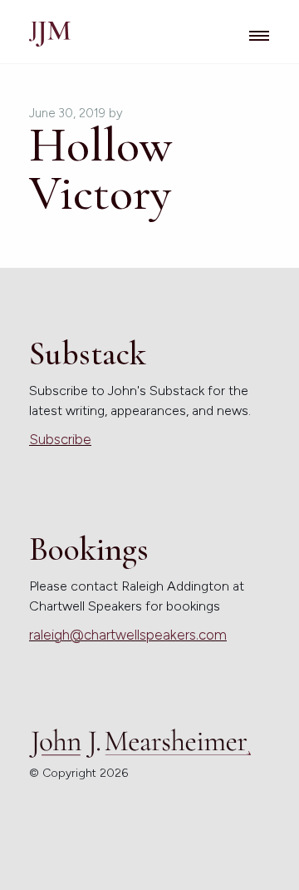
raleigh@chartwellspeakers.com (128, 634)
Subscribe (60, 439)
